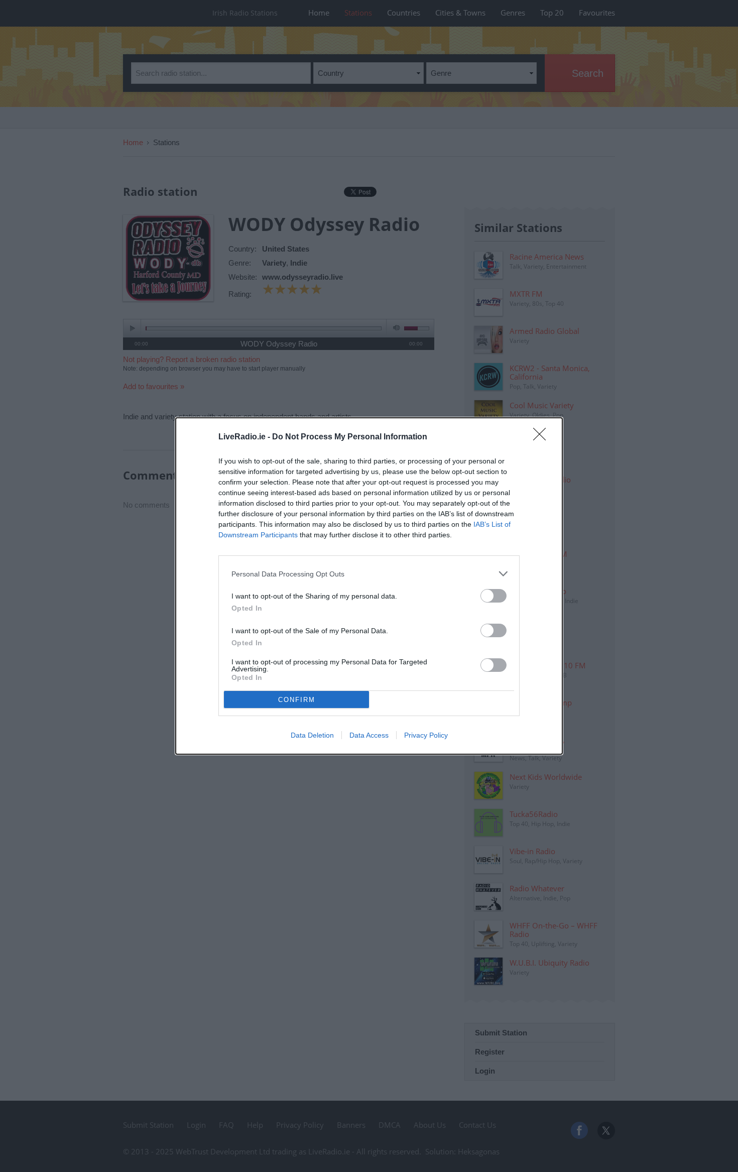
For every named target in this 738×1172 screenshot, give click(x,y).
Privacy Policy (426, 735)
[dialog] (369, 586)
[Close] (542, 437)
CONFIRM (296, 700)
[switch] (493, 596)
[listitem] (369, 573)
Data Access (369, 735)
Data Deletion (312, 735)
